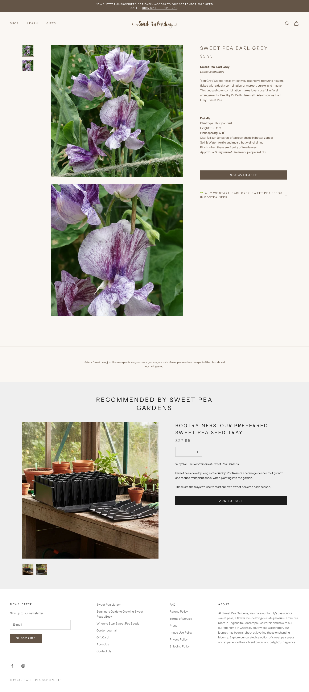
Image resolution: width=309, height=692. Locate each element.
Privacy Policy (179, 639)
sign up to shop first (160, 8)
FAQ (172, 604)
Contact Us (103, 651)
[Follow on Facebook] (12, 666)
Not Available (243, 175)
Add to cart (231, 500)
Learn (32, 23)
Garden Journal (106, 630)
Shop (14, 23)
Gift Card (102, 637)
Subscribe (26, 638)
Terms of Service (181, 619)
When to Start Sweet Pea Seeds (117, 623)
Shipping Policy (180, 646)
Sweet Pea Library (108, 604)
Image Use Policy (181, 632)
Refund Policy (179, 611)
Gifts (51, 23)
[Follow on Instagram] (23, 666)
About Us (102, 644)
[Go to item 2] (28, 66)
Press (173, 625)
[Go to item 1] (28, 51)
